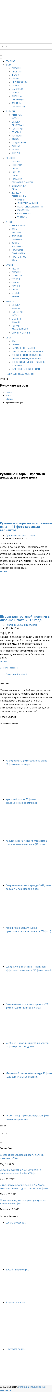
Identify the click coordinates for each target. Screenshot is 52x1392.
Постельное (19, 256)
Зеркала (16, 232)
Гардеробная (19, 142)
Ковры (15, 242)
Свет (8, 337)
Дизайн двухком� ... (17, 1269)
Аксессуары (18, 225)
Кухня (15, 118)
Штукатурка (19, 185)
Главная (10, 61)
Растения (17, 246)
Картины (17, 239)
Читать (3, 571)
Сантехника (19, 196)
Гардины (11, 624)
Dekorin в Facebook (8, 667)
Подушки (17, 249)
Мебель (16, 292)
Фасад (15, 75)
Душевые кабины (27, 203)
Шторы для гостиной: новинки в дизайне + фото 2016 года (25, 618)
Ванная (16, 146)
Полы (15, 175)
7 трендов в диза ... (16, 1302)
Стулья (16, 286)
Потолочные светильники (27, 351)
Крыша (15, 85)
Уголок (16, 279)
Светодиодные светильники (29, 361)
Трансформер (20, 329)
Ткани (15, 149)
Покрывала (18, 253)
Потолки (17, 178)
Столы (15, 282)
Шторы (16, 153)
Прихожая (18, 125)
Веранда (17, 95)
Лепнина (17, 164)
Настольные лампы (23, 348)
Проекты (17, 71)
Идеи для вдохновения (20, 373)
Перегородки (19, 82)
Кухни (15, 268)
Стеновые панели (22, 182)
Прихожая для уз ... (16, 1349)
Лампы (15, 344)
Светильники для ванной (27, 355)
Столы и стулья (21, 332)
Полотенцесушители (30, 206)
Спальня (16, 132)
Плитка (16, 171)
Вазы (14, 228)
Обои (15, 168)
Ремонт (10, 157)
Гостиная (17, 128)
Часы (14, 260)
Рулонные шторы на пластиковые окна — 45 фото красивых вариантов (26, 526)
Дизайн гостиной (27, 624)
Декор (9, 222)
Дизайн (16, 68)
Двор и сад (18, 106)
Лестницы (18, 99)
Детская (16, 121)
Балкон (16, 139)
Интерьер (17, 114)
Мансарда (17, 89)
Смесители (23, 213)
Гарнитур (17, 275)
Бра (13, 341)
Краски (16, 161)
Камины (16, 102)
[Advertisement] (26, 442)
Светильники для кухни (26, 358)
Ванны (21, 199)
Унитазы (22, 217)
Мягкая (15, 325)
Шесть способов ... (16, 1222)
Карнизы (17, 235)
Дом (8, 64)
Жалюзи (16, 192)
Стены (15, 78)
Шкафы (16, 322)
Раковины (23, 210)
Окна (14, 189)
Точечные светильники (26, 368)
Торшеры (17, 365)
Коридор (17, 135)
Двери (15, 92)
